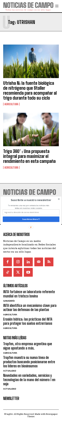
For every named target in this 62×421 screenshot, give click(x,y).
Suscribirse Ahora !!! (31, 219)
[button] (31, 200)
